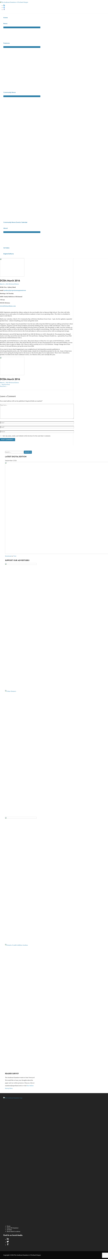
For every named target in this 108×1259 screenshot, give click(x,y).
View (14, 556)
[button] (8, 24)
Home (8, 1226)
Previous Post (5, 384)
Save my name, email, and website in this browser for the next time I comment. (27, 436)
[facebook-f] (4, 9)
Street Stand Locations (13, 1231)
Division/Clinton (14, 284)
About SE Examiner (12, 1228)
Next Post (3, 386)
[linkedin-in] (5, 5)
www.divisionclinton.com (8, 306)
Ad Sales (9, 1230)
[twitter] (5, 7)
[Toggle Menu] (21, 27)
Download (8, 556)
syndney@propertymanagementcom (15, 290)
